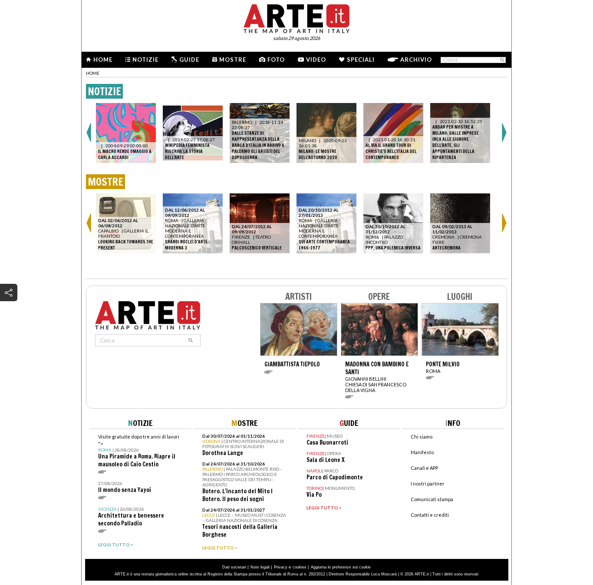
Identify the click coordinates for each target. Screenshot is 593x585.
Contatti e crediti (430, 515)
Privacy (280, 567)
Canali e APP (424, 468)
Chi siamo (421, 436)
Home (102, 59)
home (92, 73)
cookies (299, 567)
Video (316, 59)
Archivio (416, 59)
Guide (189, 59)
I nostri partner (428, 483)
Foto (276, 59)
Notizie (145, 59)
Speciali (361, 59)
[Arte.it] (296, 17)
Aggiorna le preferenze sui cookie (341, 567)
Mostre (232, 59)
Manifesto (422, 452)
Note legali (260, 567)
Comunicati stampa (432, 499)
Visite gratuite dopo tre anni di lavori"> (138, 451)
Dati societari (234, 567)
